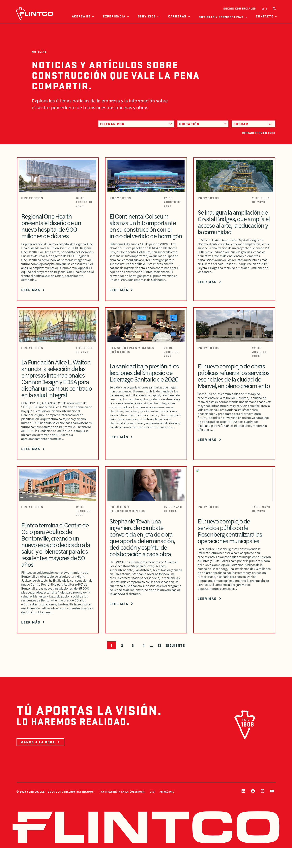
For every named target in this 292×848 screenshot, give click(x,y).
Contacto (265, 16)
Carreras (177, 16)
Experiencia (114, 16)
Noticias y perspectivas (221, 17)
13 (159, 645)
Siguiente (175, 645)
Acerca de (81, 16)
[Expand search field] (274, 9)
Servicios (147, 16)
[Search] (270, 123)
